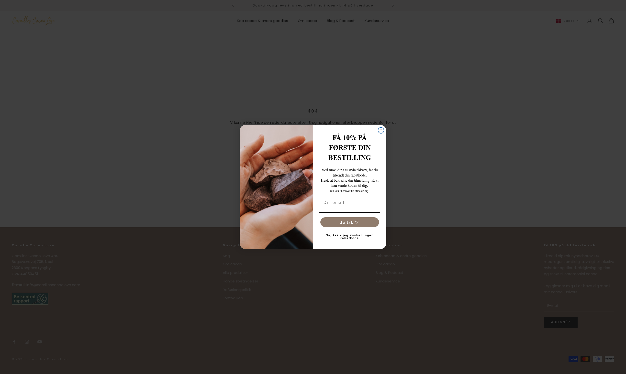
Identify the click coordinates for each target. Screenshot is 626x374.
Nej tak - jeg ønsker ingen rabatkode (350, 237)
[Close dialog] (381, 130)
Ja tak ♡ (349, 222)
